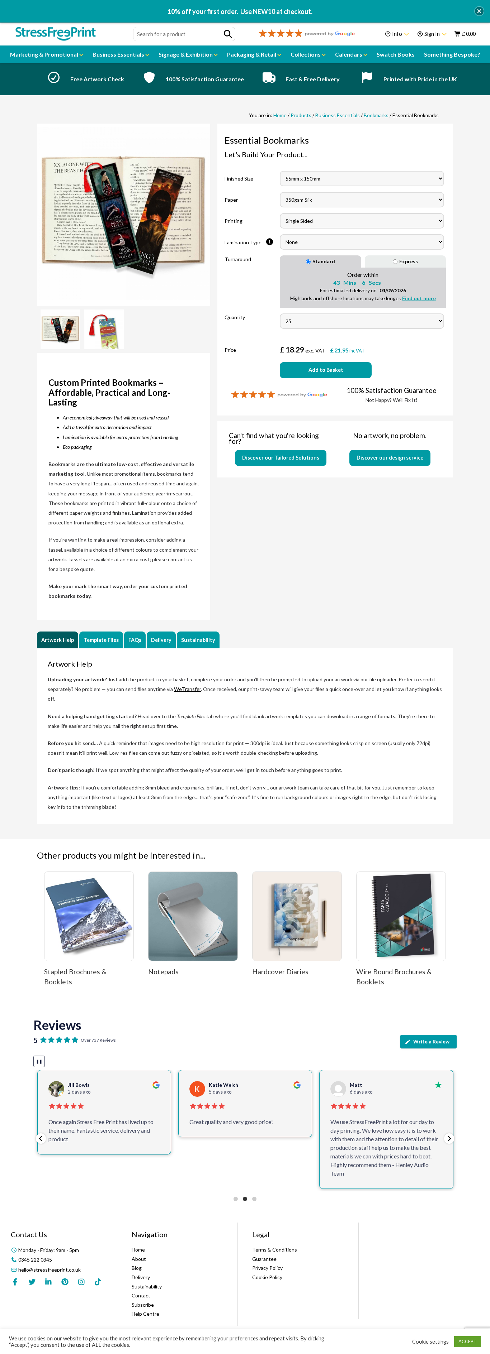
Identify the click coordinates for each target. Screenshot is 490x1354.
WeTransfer (187, 689)
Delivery (161, 640)
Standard (323, 261)
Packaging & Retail (252, 54)
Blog (137, 1268)
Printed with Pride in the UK (420, 79)
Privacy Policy (267, 1268)
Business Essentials (119, 54)
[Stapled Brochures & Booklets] (88, 916)
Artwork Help (57, 640)
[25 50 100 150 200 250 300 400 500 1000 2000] (362, 321)
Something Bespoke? (452, 54)
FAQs (134, 640)
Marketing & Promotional (44, 54)
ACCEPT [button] (467, 1341)
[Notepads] (193, 916)
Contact (141, 1295)
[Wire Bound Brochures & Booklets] (401, 916)
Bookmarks (376, 115)
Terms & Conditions (274, 1250)
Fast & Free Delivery (313, 79)
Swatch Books (396, 54)
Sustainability (198, 640)
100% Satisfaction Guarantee (205, 79)
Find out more (419, 298)
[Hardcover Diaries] (297, 916)
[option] (83, 79)
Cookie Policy (267, 1277)
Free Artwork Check (97, 79)
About (139, 1259)
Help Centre (145, 1314)
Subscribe (143, 1305)
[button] (41, 1138)
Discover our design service (390, 458)
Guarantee (264, 1259)
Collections (306, 54)
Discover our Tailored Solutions (280, 458)
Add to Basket (325, 370)
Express (408, 261)
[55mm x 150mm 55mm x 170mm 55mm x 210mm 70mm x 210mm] (363, 178)
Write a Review (431, 1041)
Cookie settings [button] (430, 1342)
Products (301, 115)
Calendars (349, 54)
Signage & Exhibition (186, 54)
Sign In (432, 34)
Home (280, 115)
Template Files (101, 640)
